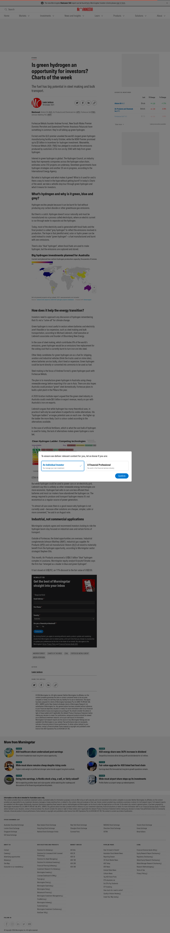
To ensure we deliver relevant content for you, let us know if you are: (74, 456)
